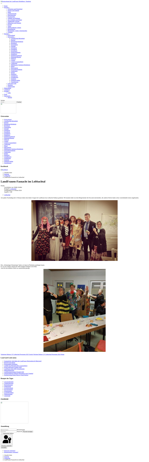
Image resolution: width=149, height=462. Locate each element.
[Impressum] (10, 96)
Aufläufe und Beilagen (14, 18)
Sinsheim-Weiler (15, 80)
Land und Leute (12, 83)
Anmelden (3, 447)
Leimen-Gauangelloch (17, 62)
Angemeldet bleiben (8, 433)
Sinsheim (13, 79)
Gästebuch (7, 89)
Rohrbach (13, 74)
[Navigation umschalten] (1, 3)
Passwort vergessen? (9, 450)
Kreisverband (11, 35)
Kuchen (10, 24)
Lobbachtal (14, 63)
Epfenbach (14, 48)
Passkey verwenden (7, 445)
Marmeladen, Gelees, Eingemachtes (17, 30)
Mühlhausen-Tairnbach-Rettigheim (20, 65)
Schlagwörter (11, 86)
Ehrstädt (13, 46)
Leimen (13, 60)
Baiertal (13, 40)
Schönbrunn (14, 75)
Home (6, 6)
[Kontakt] (9, 91)
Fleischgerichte (12, 15)
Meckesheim (14, 68)
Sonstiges (10, 85)
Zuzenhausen (14, 82)
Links (9, 93)
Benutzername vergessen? (11, 452)
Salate (9, 12)
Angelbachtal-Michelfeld (18, 38)
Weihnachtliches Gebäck (14, 27)
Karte (5, 94)
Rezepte (6, 7)
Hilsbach (13, 58)
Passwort (19, 431)
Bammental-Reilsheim (17, 41)
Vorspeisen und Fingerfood (15, 9)
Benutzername (21, 429)
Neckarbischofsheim (16, 69)
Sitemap (10, 97)
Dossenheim (14, 44)
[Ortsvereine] (14, 37)
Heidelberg (14, 54)
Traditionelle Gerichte (13, 21)
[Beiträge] (9, 34)
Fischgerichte (11, 17)
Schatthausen (14, 77)
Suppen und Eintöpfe (13, 10)
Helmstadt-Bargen (16, 57)
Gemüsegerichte (12, 13)
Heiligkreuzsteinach (16, 55)
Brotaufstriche (11, 29)
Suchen (3, 100)
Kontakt (6, 91)
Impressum (7, 96)
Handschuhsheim (15, 52)
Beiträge (6, 34)
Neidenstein (14, 71)
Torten (9, 26)
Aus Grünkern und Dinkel (15, 20)
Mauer (13, 66)
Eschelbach (14, 51)
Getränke (10, 32)
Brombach (14, 43)
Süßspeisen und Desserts (14, 23)
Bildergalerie (7, 88)
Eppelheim (14, 49)
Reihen (13, 72)
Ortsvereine (11, 37)
